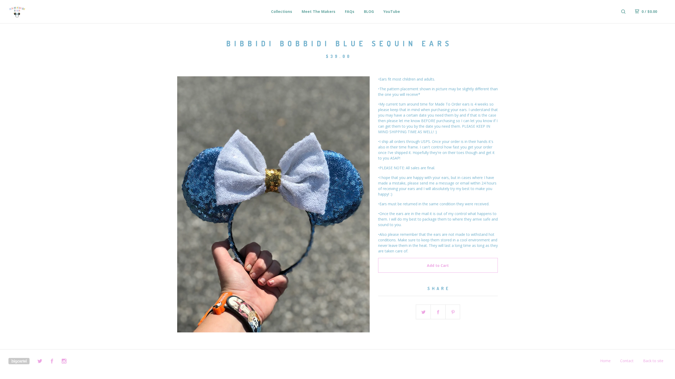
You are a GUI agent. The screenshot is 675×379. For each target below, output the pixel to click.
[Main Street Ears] (35, 11)
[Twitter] (39, 362)
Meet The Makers (318, 11)
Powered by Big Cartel (19, 361)
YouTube (391, 11)
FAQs (349, 11)
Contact (627, 360)
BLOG (369, 11)
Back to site (653, 360)
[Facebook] (51, 362)
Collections (281, 11)
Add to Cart (438, 265)
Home (605, 360)
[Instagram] (64, 362)
